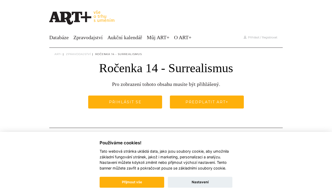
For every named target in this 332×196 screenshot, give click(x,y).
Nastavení (200, 182)
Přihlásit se (125, 102)
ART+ (58, 54)
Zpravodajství (88, 37)
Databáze (59, 37)
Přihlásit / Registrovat (261, 37)
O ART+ (182, 37)
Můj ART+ (158, 37)
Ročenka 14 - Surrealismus (118, 54)
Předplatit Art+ (207, 102)
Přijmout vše (132, 182)
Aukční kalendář (124, 37)
